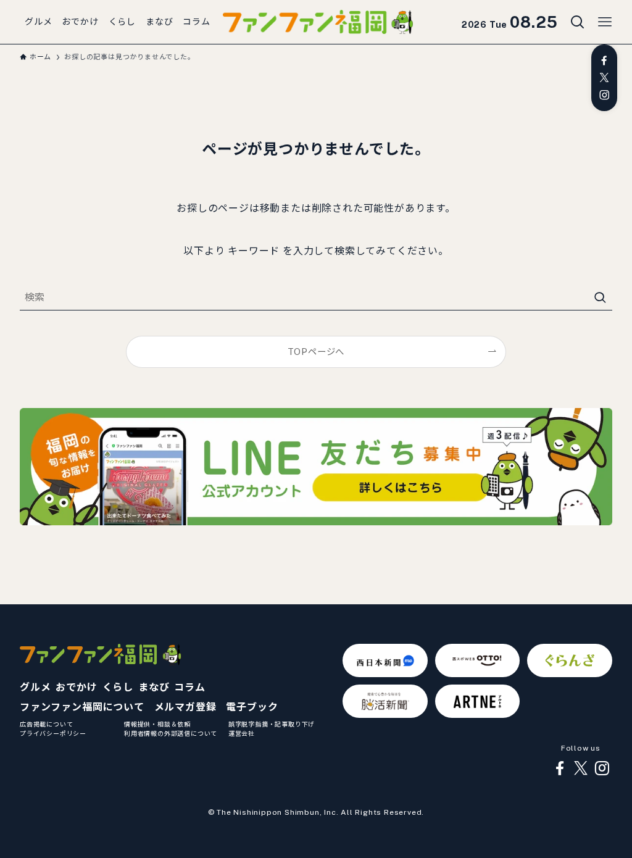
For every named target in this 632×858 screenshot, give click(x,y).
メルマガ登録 (185, 707)
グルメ (35, 687)
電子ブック (252, 707)
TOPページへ (316, 351)
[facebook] (604, 60)
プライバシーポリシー (53, 733)
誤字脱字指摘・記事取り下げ (271, 724)
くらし (117, 687)
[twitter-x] (604, 78)
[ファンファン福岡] (318, 22)
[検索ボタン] (577, 22)
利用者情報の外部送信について (170, 733)
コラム (189, 687)
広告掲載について (46, 724)
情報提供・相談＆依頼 (157, 724)
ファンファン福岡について (82, 707)
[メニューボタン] (604, 22)
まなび (153, 687)
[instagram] (604, 95)
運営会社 (241, 733)
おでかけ (76, 687)
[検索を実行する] (600, 297)
